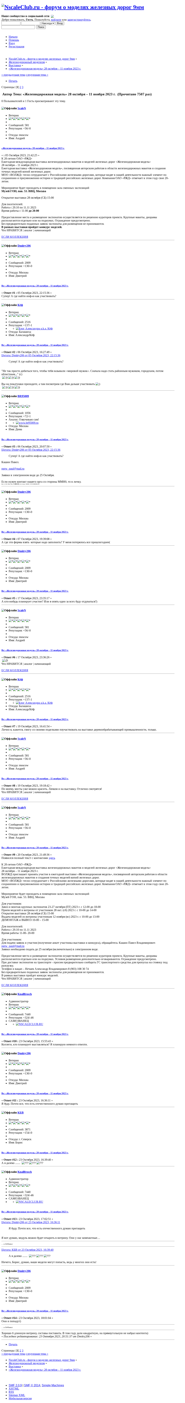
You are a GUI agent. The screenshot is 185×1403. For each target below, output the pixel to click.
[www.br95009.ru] (27, 422)
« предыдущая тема (13, 74)
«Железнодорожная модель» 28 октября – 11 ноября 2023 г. (32, 148)
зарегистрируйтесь (79, 19)
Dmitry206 (24, 245)
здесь (52, 857)
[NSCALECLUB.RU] (29, 1024)
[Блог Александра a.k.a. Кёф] (34, 328)
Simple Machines (53, 1385)
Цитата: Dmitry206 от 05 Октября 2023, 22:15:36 (30, 355)
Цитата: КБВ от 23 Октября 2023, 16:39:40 (27, 1249)
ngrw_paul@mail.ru (12, 468)
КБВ (21, 1112)
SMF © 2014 (32, 1385)
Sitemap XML (17, 1395)
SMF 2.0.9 (15, 1385)
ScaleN (22, 108)
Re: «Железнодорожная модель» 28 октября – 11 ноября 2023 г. (34, 285)
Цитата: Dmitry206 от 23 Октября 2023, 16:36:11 (30, 1222)
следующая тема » (37, 74)
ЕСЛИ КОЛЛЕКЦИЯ (14, 236)
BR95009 (23, 396)
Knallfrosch (25, 994)
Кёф (20, 304)
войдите (56, 19)
